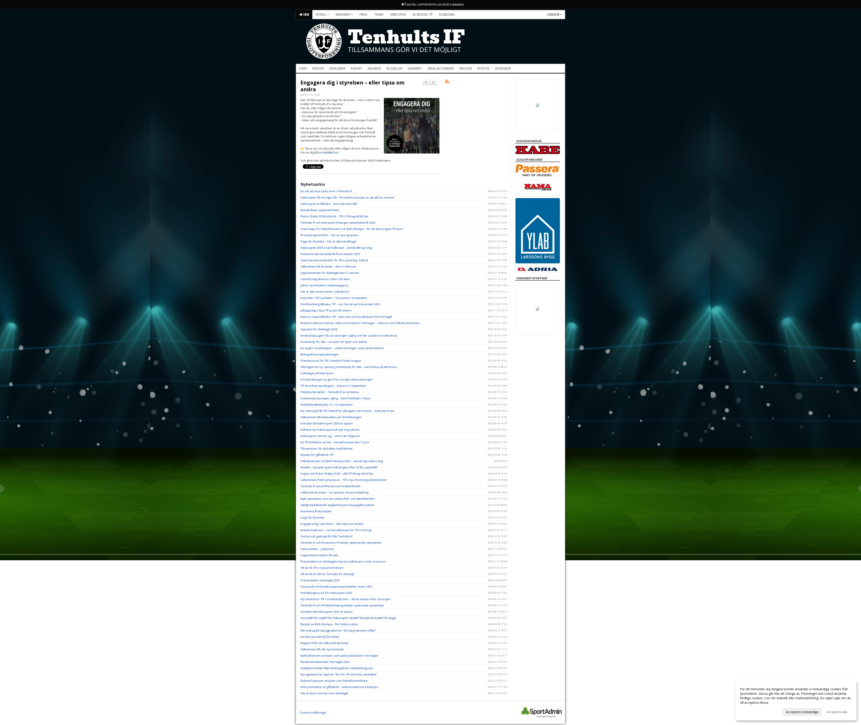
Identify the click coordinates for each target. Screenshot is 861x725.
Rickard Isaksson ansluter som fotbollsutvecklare (333, 681)
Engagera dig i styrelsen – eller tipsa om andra (352, 86)
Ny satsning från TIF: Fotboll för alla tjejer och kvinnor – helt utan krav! (347, 411)
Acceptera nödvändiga (802, 712)
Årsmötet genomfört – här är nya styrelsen (329, 235)
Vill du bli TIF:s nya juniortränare (322, 568)
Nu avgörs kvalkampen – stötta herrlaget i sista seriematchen (342, 348)
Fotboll (321, 14)
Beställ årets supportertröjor (319, 210)
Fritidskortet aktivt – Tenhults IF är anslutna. (329, 392)
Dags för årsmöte (312, 517)
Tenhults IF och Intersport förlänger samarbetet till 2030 (337, 223)
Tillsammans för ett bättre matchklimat (326, 448)
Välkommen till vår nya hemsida (322, 649)
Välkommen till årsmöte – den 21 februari (328, 266)
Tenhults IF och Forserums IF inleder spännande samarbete (340, 543)
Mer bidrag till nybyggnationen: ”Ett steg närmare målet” (338, 630)
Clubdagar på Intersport (316, 373)
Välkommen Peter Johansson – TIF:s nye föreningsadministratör (343, 480)
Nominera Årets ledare (316, 511)
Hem (305, 14)
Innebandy (343, 14)
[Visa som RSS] (447, 82)
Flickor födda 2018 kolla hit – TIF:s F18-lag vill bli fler (334, 216)
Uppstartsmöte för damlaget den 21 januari (329, 273)
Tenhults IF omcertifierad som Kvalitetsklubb (330, 486)
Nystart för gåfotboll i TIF (316, 455)
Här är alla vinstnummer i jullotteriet (324, 292)
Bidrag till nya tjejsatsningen (319, 354)
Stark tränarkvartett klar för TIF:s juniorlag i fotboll (334, 260)
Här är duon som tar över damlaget (324, 693)
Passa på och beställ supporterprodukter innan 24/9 (336, 586)
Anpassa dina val (752, 711)
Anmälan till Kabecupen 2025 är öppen (326, 612)
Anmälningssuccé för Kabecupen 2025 (326, 593)
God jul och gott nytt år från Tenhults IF (326, 536)
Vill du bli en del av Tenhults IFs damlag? (327, 574)
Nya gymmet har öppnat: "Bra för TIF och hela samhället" (338, 674)
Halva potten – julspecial (317, 549)
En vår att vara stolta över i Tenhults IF (326, 191)
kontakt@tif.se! (328, 152)
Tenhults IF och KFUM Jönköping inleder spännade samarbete (342, 605)
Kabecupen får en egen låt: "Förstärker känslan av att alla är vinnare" (347, 197)
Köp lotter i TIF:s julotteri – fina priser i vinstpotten (333, 298)
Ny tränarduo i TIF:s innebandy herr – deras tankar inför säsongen (345, 599)
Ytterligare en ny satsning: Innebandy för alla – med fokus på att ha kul (348, 367)
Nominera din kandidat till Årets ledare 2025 (330, 254)
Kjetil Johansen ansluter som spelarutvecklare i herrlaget (339, 656)
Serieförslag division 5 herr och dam (325, 279)
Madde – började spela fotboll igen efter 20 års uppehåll (338, 467)
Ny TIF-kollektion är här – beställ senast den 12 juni (334, 442)
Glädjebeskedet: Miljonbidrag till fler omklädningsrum (336, 668)
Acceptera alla (837, 712)
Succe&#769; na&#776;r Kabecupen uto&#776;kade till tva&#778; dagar (348, 618)
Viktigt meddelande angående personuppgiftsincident (337, 505)
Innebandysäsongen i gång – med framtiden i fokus (335, 398)
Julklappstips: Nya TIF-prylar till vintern (326, 310)
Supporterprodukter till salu (319, 555)
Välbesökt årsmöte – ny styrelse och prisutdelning (334, 492)
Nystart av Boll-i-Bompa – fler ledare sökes (329, 624)
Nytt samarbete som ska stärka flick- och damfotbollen (337, 499)
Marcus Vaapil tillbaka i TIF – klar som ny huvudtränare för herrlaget (346, 317)
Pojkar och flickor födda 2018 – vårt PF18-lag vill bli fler (336, 474)
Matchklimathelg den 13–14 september (326, 405)
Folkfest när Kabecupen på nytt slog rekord (329, 430)
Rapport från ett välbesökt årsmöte (324, 643)
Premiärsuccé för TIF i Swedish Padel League (330, 361)
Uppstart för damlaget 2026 (318, 329)
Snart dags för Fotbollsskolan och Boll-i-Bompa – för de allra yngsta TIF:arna (351, 229)
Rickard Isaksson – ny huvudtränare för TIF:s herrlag (335, 530)
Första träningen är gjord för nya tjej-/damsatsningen (336, 379)
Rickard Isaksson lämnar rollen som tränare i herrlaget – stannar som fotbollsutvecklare (360, 323)
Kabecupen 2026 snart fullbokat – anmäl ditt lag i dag (336, 248)
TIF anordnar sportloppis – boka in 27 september (333, 386)
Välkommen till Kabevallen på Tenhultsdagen (331, 417)
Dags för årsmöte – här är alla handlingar (328, 241)
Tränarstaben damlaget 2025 (320, 580)
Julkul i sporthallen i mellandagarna (324, 285)
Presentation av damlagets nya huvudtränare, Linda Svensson (343, 561)
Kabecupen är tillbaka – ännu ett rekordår (328, 204)
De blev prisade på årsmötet (319, 637)
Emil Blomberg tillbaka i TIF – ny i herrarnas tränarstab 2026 (340, 304)
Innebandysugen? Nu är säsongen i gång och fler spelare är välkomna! (348, 335)
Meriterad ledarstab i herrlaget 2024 (324, 662)
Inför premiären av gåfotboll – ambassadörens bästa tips (339, 687)
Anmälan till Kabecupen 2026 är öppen (326, 423)
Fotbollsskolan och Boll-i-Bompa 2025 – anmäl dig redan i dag (341, 461)
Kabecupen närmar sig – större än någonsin (330, 436)
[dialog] (796, 700)
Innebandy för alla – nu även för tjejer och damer (333, 342)
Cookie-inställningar (312, 712)
